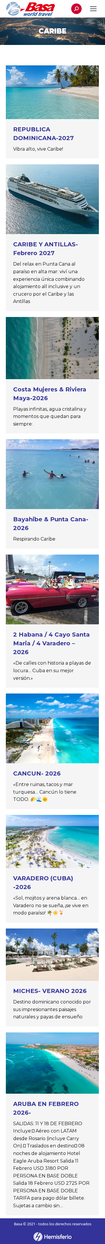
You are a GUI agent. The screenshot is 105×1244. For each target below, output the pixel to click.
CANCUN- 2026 (37, 773)
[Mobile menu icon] (93, 9)
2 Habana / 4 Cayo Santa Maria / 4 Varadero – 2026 (51, 643)
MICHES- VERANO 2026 (50, 990)
